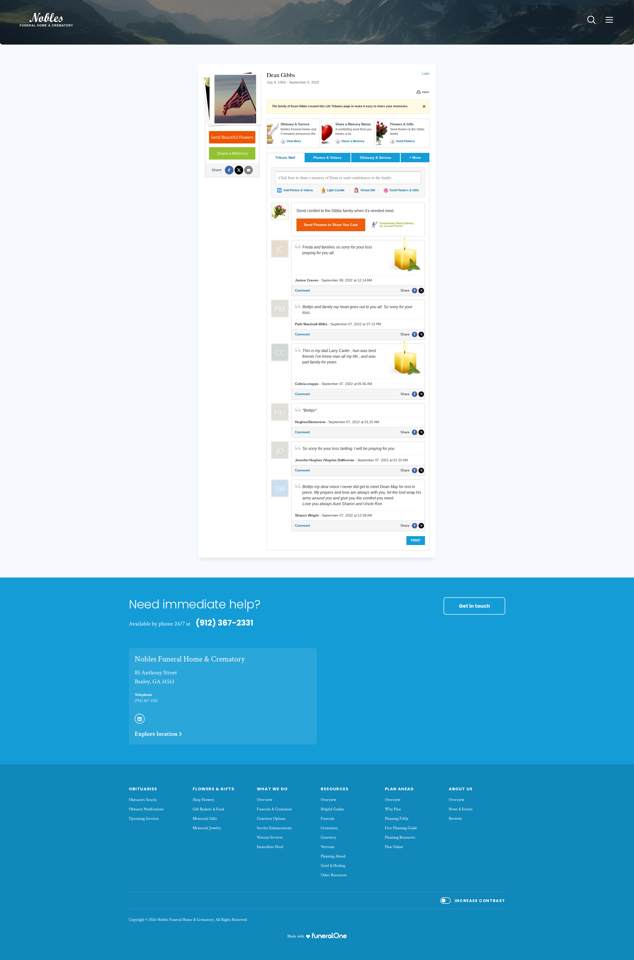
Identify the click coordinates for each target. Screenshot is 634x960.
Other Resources (334, 875)
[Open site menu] (609, 20)
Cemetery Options (271, 818)
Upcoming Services (144, 818)
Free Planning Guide (401, 828)
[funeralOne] (329, 935)
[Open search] (591, 20)
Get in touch (474, 606)
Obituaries (143, 789)
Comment (302, 290)
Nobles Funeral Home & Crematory (190, 659)
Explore (156, 734)
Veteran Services (270, 837)
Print (416, 540)
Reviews (455, 818)
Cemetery (328, 837)
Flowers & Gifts (213, 789)
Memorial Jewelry (207, 828)
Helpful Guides (332, 809)
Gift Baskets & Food (208, 809)
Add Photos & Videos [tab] (298, 190)
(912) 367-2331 (224, 622)
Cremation (329, 828)
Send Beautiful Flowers (232, 137)
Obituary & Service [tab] (375, 158)
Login (425, 73)
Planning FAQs (396, 818)
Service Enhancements (274, 828)
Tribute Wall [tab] (285, 158)
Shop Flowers (203, 799)
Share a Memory (232, 153)
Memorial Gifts (205, 818)
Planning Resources (400, 837)
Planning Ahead (333, 856)
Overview (264, 799)
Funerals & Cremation (274, 809)
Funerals (327, 818)
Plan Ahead (399, 789)
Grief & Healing (333, 865)
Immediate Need (270, 847)
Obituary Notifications (146, 809)
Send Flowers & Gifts (404, 190)
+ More (419, 157)
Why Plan (393, 809)
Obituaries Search (143, 799)
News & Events (461, 809)
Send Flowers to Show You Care (331, 225)
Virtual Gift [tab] (367, 190)
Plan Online (394, 847)
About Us (461, 789)
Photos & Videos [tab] (327, 158)
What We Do (272, 789)
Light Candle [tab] (335, 190)
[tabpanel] (348, 356)
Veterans (327, 847)
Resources (334, 789)
